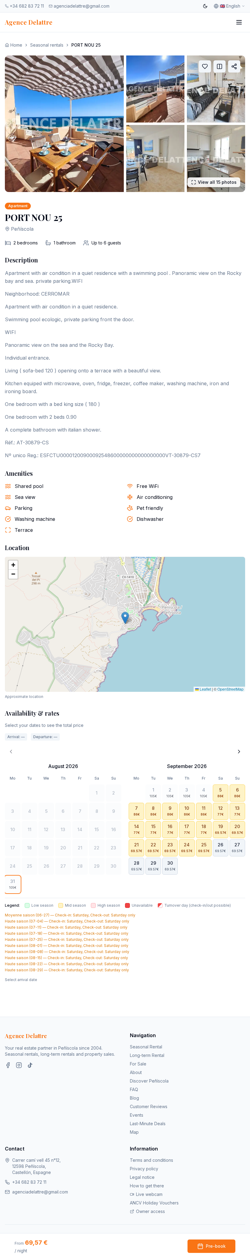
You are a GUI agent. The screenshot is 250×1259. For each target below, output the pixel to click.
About (136, 1072)
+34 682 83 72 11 (27, 6)
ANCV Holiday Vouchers (154, 1202)
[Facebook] (8, 1065)
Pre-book (216, 1246)
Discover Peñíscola (149, 1080)
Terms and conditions (151, 1160)
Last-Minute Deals (148, 1123)
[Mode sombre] (205, 6)
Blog (134, 1098)
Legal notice (142, 1177)
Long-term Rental (147, 1055)
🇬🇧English (230, 6)
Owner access (150, 1211)
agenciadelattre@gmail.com (81, 6)
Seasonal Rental (146, 1046)
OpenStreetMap (230, 689)
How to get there (147, 1185)
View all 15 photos (217, 182)
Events (136, 1115)
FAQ (134, 1089)
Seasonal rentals (46, 45)
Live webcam (149, 1194)
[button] (125, 618)
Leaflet (205, 689)
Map (134, 1132)
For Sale (138, 1063)
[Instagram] (19, 1065)
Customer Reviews (148, 1106)
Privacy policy (144, 1168)
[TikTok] (30, 1065)
